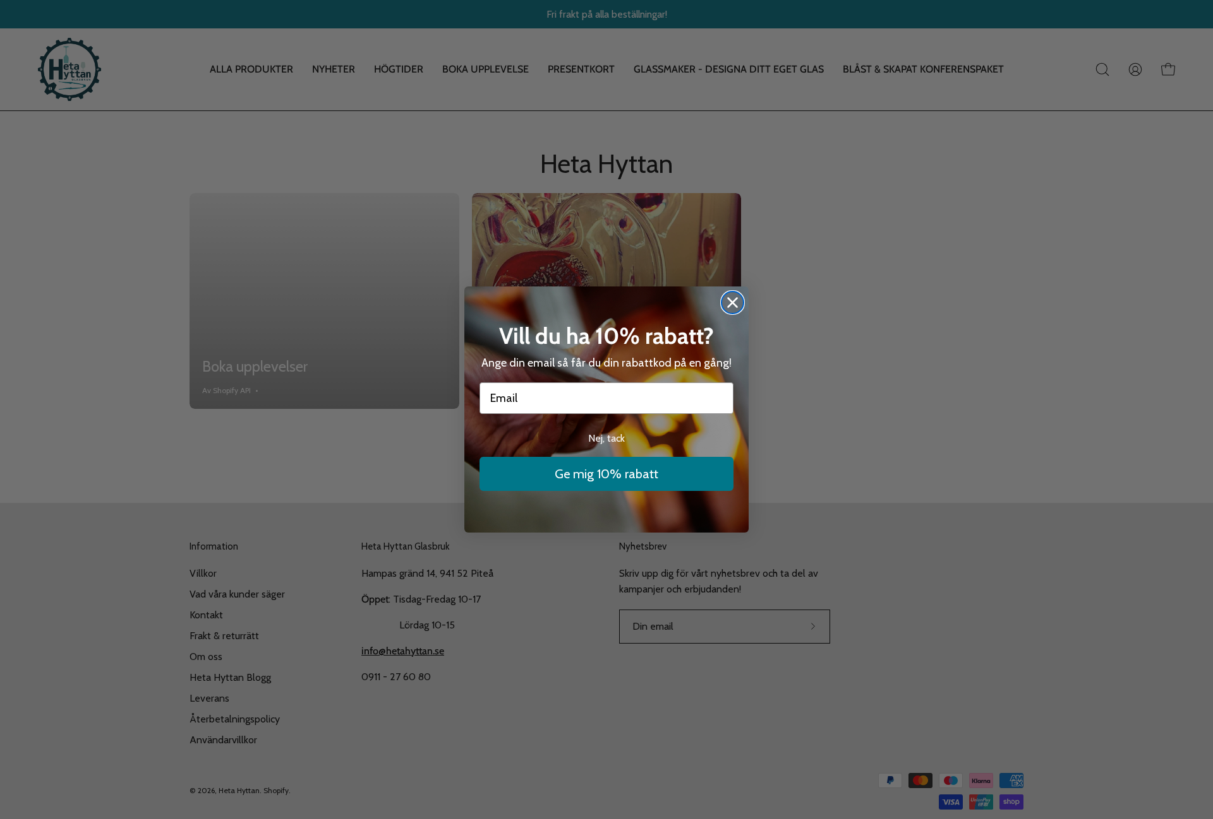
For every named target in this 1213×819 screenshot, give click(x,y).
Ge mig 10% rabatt (606, 473)
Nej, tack (606, 438)
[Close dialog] (732, 303)
